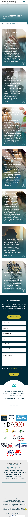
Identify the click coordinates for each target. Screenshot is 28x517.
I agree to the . (13, 368)
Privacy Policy (14, 368)
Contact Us (9, 474)
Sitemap (23, 478)
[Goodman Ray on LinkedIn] (8, 467)
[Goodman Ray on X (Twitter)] (20, 467)
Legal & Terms (18, 476)
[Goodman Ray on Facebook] (12, 467)
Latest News (14, 472)
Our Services (20, 470)
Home (3, 23)
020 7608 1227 (14, 317)
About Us (12, 470)
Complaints (9, 476)
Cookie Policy (15, 478)
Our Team (6, 472)
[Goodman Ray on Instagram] (16, 467)
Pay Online (21, 472)
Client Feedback (18, 474)
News (7, 23)
